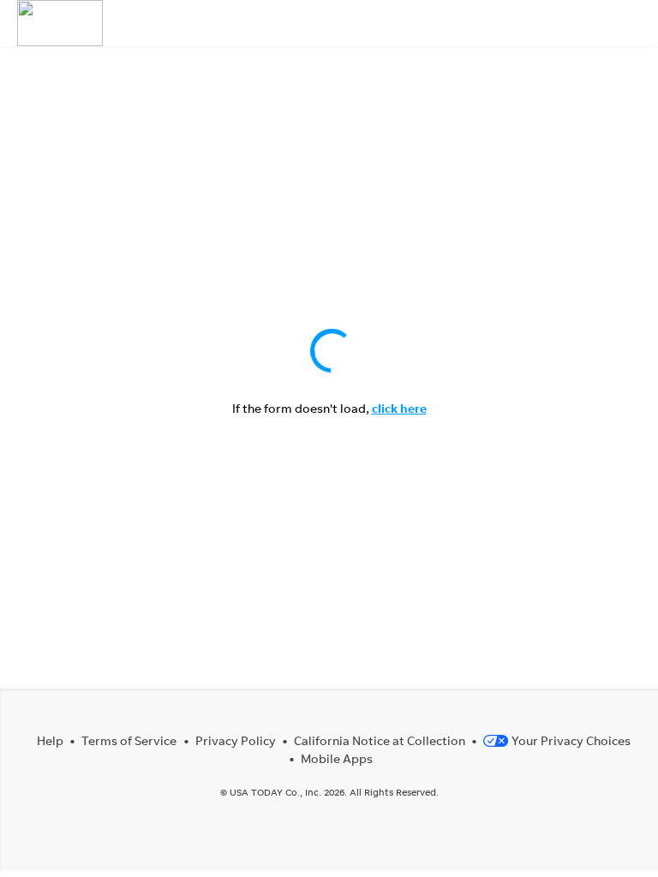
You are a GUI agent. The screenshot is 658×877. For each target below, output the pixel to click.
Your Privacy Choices (571, 740)
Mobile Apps (337, 758)
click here (399, 408)
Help (50, 740)
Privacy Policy (235, 740)
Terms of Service (128, 740)
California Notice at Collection (379, 740)
